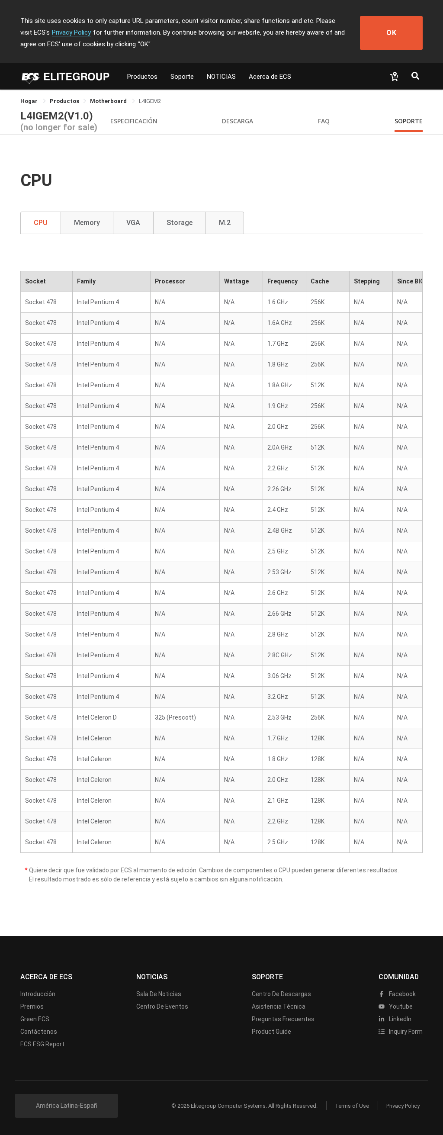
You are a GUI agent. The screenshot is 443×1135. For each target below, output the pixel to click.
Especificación (133, 121)
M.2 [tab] (225, 223)
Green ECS (34, 1019)
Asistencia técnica (278, 1006)
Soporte (182, 76)
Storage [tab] (180, 223)
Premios (32, 1006)
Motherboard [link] (109, 101)
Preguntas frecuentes (283, 1019)
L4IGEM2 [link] (150, 101)
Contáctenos (38, 1031)
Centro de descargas (281, 993)
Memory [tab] (87, 223)
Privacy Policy (71, 32)
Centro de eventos (162, 1006)
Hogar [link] (29, 101)
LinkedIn (399, 1019)
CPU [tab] (41, 223)
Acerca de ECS (270, 76)
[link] (64, 101)
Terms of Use (352, 1106)
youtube (400, 1006)
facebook (402, 993)
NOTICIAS (221, 76)
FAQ (324, 121)
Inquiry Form (405, 1031)
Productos (142, 76)
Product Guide (271, 1031)
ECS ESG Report (42, 1044)
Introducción (37, 993)
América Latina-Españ (66, 1105)
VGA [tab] (133, 223)
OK (391, 33)
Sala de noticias (158, 993)
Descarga (237, 121)
